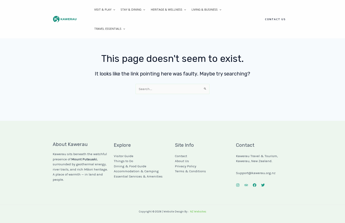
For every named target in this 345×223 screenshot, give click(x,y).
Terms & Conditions (190, 171)
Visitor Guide (123, 156)
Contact (181, 156)
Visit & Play (102, 9)
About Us (182, 161)
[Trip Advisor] (246, 185)
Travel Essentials (107, 29)
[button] (113, 9)
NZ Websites (198, 211)
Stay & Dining (131, 9)
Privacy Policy (185, 166)
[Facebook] (254, 185)
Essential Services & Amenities (138, 176)
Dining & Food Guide (130, 166)
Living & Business (204, 9)
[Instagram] (238, 185)
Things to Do (123, 161)
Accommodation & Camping (136, 171)
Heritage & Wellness (166, 9)
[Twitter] (263, 185)
